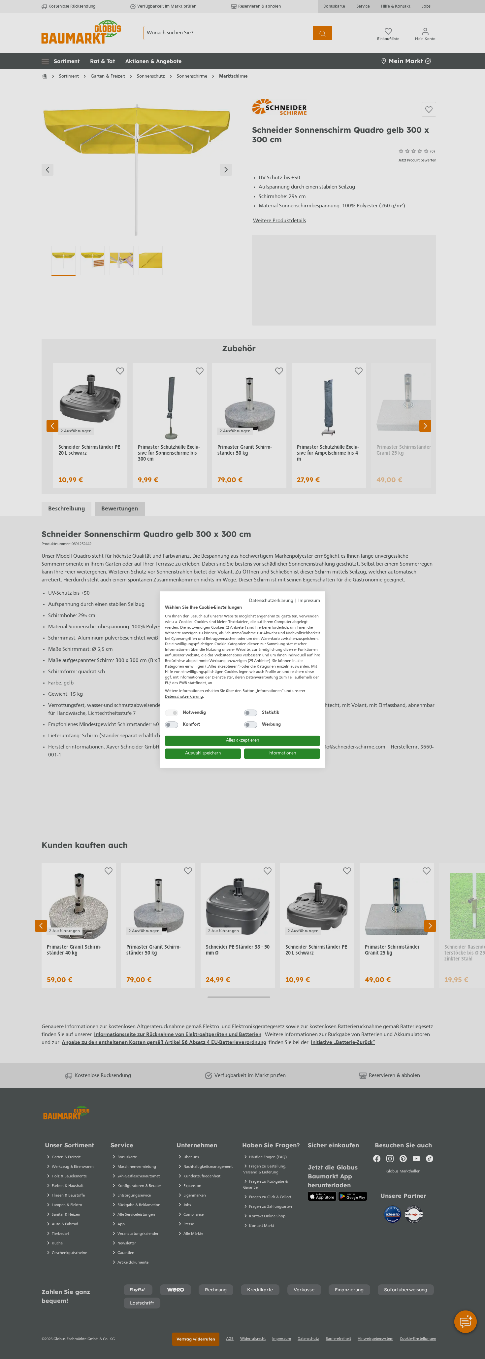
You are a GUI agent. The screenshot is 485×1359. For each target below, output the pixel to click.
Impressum (309, 601)
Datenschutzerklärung (271, 601)
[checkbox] (171, 713)
